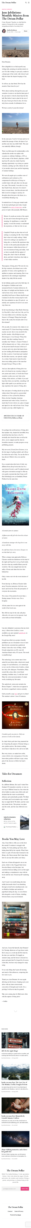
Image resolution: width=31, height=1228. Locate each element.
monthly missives (7, 9)
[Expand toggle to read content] (26, 416)
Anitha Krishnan (12, 30)
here (16, 694)
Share (25, 31)
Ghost (19, 1215)
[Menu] (28, 2)
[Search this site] (26, 2)
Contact (10, 1211)
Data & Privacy (19, 1211)
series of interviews (16, 207)
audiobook (22, 633)
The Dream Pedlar (9, 2)
